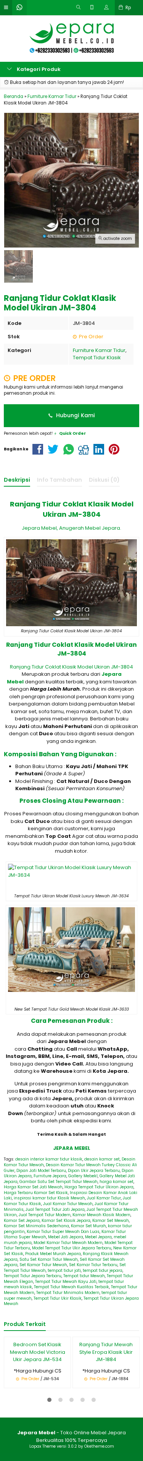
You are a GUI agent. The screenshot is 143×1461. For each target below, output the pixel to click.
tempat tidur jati (64, 1270)
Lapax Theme (42, 1446)
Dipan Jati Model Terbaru (41, 1170)
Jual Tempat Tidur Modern (45, 1215)
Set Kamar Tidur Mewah (43, 1265)
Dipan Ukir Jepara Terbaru (94, 1170)
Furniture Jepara (50, 1176)
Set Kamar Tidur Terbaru (93, 1265)
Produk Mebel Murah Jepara (53, 1254)
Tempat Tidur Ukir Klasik (58, 1298)
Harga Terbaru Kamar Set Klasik (36, 1193)
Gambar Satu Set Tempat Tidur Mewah (58, 1182)
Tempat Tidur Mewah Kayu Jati (65, 1281)
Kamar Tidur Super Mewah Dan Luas (63, 1231)
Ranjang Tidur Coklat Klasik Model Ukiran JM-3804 (71, 666)
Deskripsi (17, 480)
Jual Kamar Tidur (104, 1198)
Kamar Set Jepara (22, 1220)
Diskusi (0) (104, 480)
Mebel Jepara (98, 1237)
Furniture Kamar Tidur (99, 350)
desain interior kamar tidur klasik (48, 1159)
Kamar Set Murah (88, 1226)
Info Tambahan (59, 480)
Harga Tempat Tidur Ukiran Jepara (98, 1187)
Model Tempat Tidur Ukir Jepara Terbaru (71, 1248)
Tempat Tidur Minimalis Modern (68, 1292)
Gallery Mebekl (83, 1176)
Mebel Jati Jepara (65, 1237)
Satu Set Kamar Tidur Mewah (48, 1259)
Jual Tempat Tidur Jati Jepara (55, 1209)
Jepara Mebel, (40, 528)
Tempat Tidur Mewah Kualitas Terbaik (71, 1287)
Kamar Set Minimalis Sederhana (36, 1226)
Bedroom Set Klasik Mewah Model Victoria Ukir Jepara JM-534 (37, 1352)
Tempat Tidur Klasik (97, 357)
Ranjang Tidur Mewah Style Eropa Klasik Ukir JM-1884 (106, 1352)
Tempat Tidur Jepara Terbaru (32, 1276)
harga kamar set (116, 1182)
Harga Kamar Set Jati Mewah (33, 1187)
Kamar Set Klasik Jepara (66, 1220)
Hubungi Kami (75, 415)
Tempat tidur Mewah (84, 1276)
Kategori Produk (38, 69)
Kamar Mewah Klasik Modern (101, 1215)
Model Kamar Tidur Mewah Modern (68, 1243)
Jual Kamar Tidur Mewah (68, 1204)
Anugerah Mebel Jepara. (90, 528)
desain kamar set (102, 1159)
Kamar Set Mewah (110, 1220)
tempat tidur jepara (102, 1270)
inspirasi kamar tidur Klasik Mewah (49, 1198)
